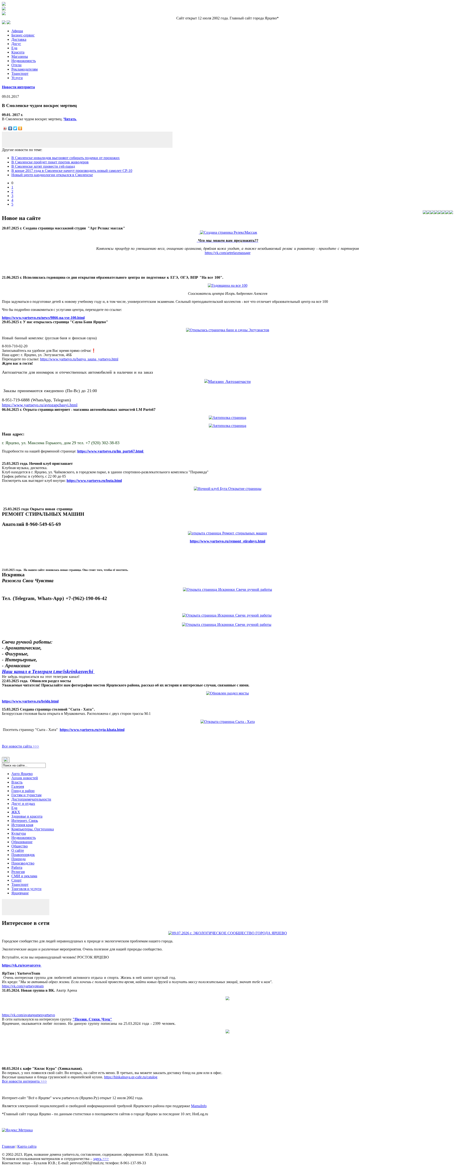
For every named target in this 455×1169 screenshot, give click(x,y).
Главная (8, 1146)
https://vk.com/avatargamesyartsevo (28, 1015)
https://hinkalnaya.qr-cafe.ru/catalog (130, 1077)
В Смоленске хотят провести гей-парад (43, 166)
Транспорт (19, 74)
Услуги (17, 78)
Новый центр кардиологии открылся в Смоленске (52, 175)
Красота (17, 52)
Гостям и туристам (26, 795)
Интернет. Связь (24, 821)
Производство (22, 863)
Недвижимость (23, 61)
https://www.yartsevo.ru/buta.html (94, 481)
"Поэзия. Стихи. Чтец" (92, 1019)
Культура (18, 833)
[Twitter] (15, 128)
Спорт (16, 880)
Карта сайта (26, 1146)
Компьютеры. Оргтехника (32, 829)
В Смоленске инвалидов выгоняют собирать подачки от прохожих (65, 158)
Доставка (18, 39)
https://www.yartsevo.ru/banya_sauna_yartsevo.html (79, 359)
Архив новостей (24, 778)
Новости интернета (18, 87)
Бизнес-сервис (23, 35)
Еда (14, 48)
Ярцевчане (20, 893)
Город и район (23, 791)
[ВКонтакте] (10, 128)
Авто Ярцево (22, 774)
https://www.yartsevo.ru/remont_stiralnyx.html (227, 541)
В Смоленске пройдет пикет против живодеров (50, 162)
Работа (16, 867)
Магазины (19, 56)
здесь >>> (101, 1159)
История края (22, 825)
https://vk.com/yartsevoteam (23, 986)
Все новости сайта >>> (20, 746)
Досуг (16, 44)
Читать (70, 119)
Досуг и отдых (23, 804)
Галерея (17, 786)
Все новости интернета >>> (24, 1081)
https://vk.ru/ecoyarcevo (21, 965)
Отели (16, 65)
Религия (18, 872)
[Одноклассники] (20, 128)
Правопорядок (23, 855)
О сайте (17, 850)
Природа (18, 859)
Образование (21, 842)
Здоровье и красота (26, 816)
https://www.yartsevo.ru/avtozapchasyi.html (39, 405)
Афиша (17, 31)
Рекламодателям (24, 69)
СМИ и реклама (24, 876)
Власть (17, 782)
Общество (19, 846)
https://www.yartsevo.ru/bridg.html (30, 701)
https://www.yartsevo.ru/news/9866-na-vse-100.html (43, 318)
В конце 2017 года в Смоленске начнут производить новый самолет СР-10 (71, 171)
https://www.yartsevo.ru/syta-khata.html (92, 730)
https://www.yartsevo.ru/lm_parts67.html (110, 451)
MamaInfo (199, 1106)
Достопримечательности (31, 799)
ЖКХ (15, 812)
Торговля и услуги (26, 889)
